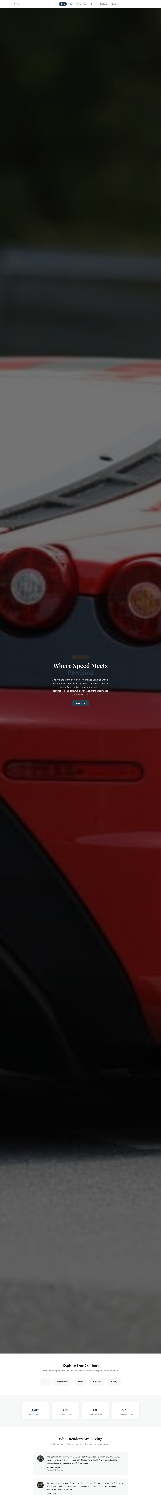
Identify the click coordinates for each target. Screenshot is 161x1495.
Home (62, 4)
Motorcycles (82, 4)
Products (103, 4)
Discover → (80, 703)
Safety (114, 4)
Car (71, 4)
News (93, 4)
